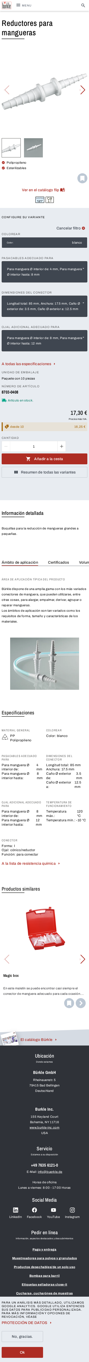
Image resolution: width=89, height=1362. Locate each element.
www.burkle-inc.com (45, 1127)
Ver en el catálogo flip (40, 190)
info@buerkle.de (50, 1171)
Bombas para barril (44, 1275)
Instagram (72, 1217)
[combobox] (44, 271)
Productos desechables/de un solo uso (44, 1267)
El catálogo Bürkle (36, 1040)
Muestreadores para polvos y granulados (44, 1258)
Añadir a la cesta (48, 459)
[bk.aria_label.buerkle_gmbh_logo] (6, 5)
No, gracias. (22, 1336)
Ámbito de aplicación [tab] (20, 562)
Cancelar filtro (69, 228)
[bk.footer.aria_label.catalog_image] (9, 1038)
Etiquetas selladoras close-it (44, 1284)
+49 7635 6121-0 (44, 1165)
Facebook (34, 1217)
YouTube (53, 1217)
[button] (82, 90)
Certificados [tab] (58, 562)
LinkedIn (15, 1217)
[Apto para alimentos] (50, 200)
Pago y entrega (44, 1249)
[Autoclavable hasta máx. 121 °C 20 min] (39, 200)
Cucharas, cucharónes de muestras (44, 1293)
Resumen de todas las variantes (48, 472)
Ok (22, 1352)
